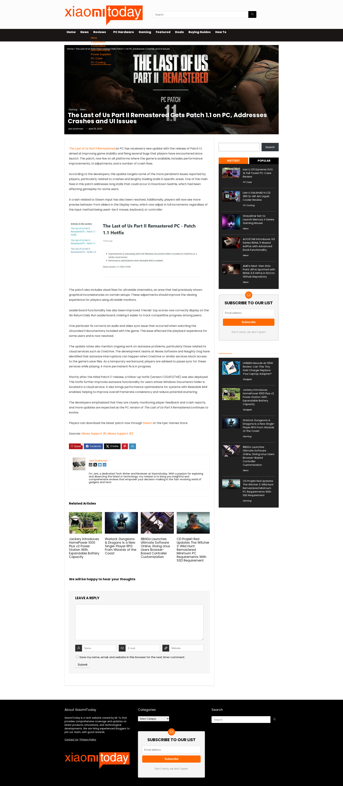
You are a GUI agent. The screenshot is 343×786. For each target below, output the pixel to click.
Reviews (99, 32)
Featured (163, 32)
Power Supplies (101, 54)
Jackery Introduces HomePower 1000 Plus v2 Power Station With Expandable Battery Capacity (84, 548)
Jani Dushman (75, 128)
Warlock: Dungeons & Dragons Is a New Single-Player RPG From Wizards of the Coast (120, 546)
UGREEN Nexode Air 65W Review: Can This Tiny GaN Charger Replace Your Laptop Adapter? (258, 368)
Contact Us (71, 739)
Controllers (98, 46)
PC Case (97, 58)
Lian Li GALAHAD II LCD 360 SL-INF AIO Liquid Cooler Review (256, 196)
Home (71, 32)
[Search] (252, 14)
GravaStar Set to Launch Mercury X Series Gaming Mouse (258, 219)
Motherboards (100, 50)
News (84, 32)
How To (220, 32)
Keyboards (98, 42)
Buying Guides (199, 32)
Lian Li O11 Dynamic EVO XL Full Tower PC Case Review (258, 173)
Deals (179, 32)
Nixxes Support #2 (120, 433)
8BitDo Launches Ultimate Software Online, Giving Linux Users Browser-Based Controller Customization (155, 548)
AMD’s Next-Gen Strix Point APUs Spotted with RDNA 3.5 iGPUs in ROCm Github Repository (259, 271)
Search (223, 141)
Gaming (145, 32)
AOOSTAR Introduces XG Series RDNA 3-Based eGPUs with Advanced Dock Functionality (259, 244)
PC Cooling (98, 62)
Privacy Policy (88, 739)
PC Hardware (123, 32)
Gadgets (247, 379)
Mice (94, 38)
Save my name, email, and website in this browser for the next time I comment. (132, 657)
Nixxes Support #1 (93, 433)
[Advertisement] (171, 80)
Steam (147, 423)
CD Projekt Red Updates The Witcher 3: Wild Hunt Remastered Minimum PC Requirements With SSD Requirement (193, 550)
